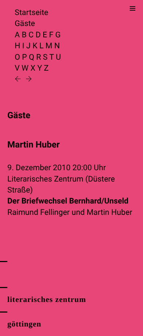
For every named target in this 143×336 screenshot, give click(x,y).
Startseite (31, 12)
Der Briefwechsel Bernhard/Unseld (67, 201)
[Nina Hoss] (19, 79)
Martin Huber (109, 212)
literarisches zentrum (46, 299)
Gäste (25, 23)
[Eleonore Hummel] (29, 79)
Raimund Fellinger (38, 212)
